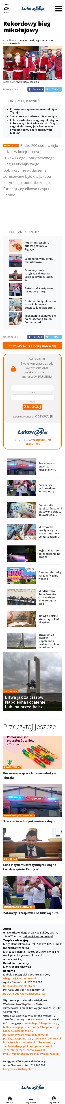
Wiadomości (11, 145)
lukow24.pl (42, 1034)
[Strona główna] (9, 1098)
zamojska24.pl (36, 1050)
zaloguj (32, 406)
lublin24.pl (31, 1023)
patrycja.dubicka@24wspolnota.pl (24, 993)
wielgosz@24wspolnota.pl (19, 978)
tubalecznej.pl (45, 1042)
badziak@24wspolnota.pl (19, 986)
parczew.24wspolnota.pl (18, 1034)
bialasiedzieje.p (13, 1027)
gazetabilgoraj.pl (14, 1050)
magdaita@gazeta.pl (16, 948)
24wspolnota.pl (48, 1023)
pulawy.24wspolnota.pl (17, 1038)
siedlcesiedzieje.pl (14, 1046)
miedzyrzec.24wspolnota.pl (42, 1027)
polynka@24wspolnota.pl (26, 955)
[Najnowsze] (31, 1098)
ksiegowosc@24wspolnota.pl (21, 1069)
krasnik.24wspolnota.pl (44, 1053)
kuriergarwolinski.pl (39, 1046)
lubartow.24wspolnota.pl (19, 1042)
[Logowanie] (54, 1098)
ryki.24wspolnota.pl (15, 1053)
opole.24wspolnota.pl (47, 1038)
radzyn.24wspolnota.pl (17, 1031)
